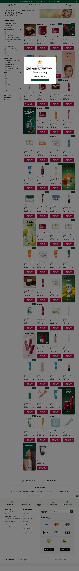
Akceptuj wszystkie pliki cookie (40, 79)
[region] (40, 70)
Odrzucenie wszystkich (39, 76)
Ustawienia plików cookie (39, 72)
